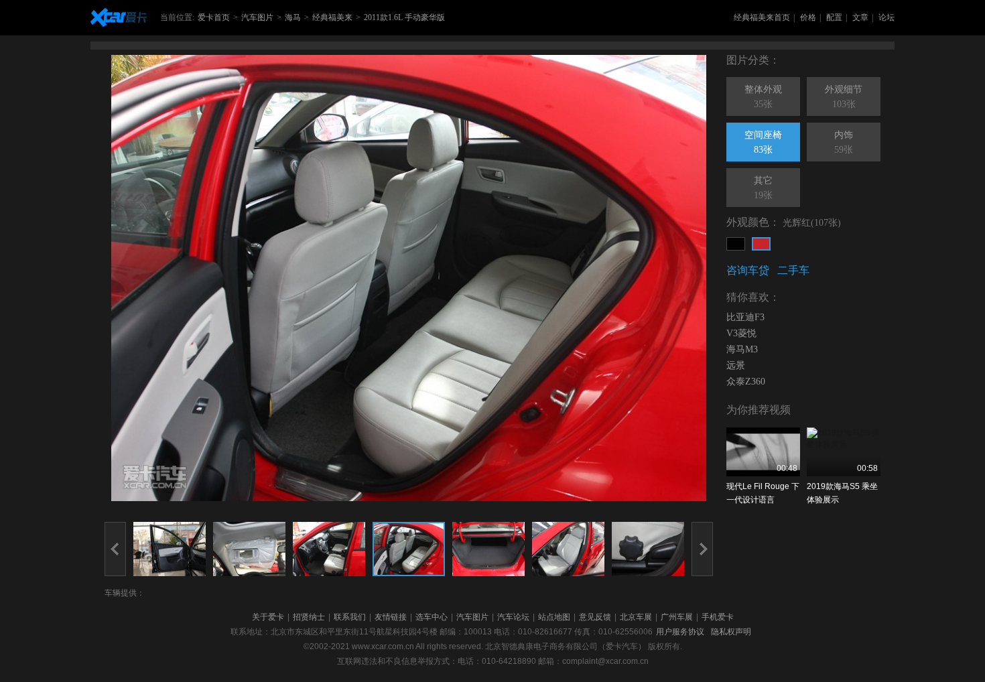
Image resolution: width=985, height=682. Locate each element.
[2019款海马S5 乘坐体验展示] (843, 451)
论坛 (886, 17)
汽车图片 (257, 17)
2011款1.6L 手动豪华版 (404, 17)
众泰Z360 (745, 382)
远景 (735, 365)
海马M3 (742, 349)
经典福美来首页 (762, 17)
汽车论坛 (513, 617)
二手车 (793, 270)
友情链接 (391, 617)
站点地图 (554, 617)
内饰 (843, 142)
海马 (293, 17)
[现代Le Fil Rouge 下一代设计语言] (763, 451)
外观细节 (843, 96)
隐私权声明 (731, 631)
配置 (834, 17)
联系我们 (350, 617)
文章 (860, 17)
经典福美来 (332, 17)
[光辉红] (761, 244)
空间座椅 (763, 142)
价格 (808, 17)
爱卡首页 (214, 17)
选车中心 (431, 617)
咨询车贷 (747, 270)
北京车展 (636, 617)
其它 (763, 188)
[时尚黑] (735, 244)
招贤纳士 (309, 617)
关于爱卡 (268, 617)
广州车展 (677, 617)
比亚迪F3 (745, 317)
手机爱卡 (718, 617)
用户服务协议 (680, 631)
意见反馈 (595, 617)
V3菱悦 (741, 333)
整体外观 (763, 96)
